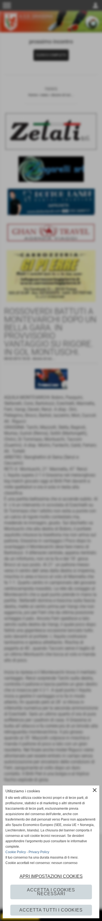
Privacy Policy (39, 852)
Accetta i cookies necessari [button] (51, 892)
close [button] (94, 790)
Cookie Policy (15, 852)
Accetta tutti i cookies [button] (51, 910)
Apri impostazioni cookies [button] (51, 876)
